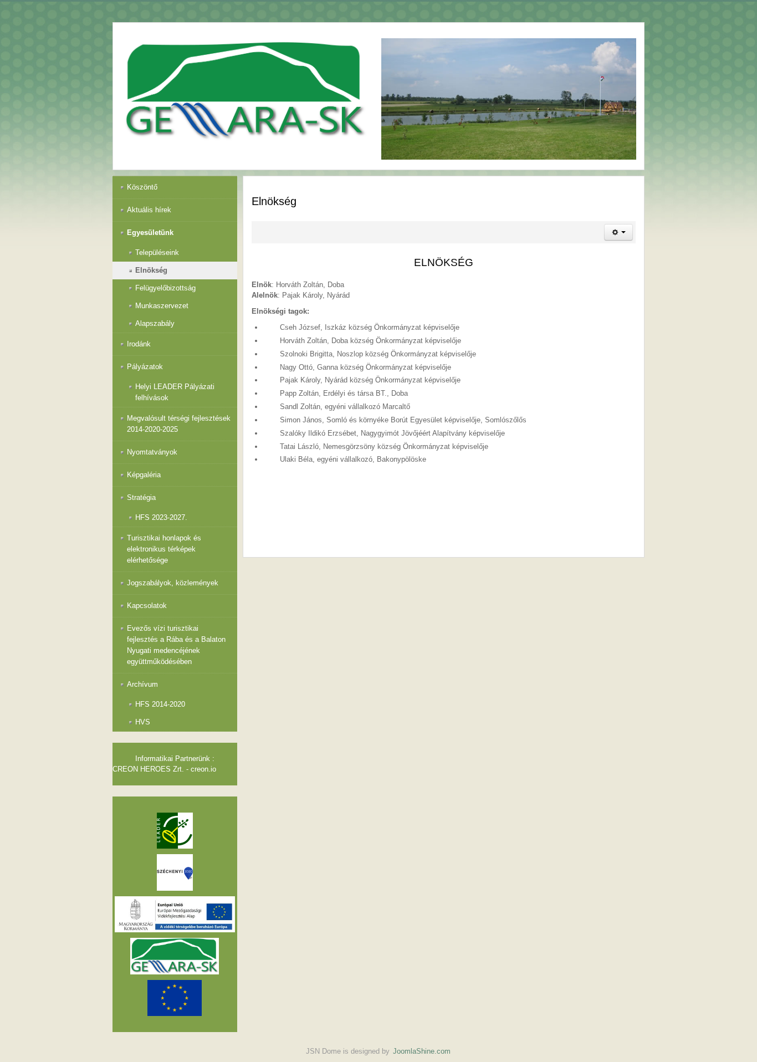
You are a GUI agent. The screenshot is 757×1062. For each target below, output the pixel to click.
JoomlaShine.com (422, 1051)
